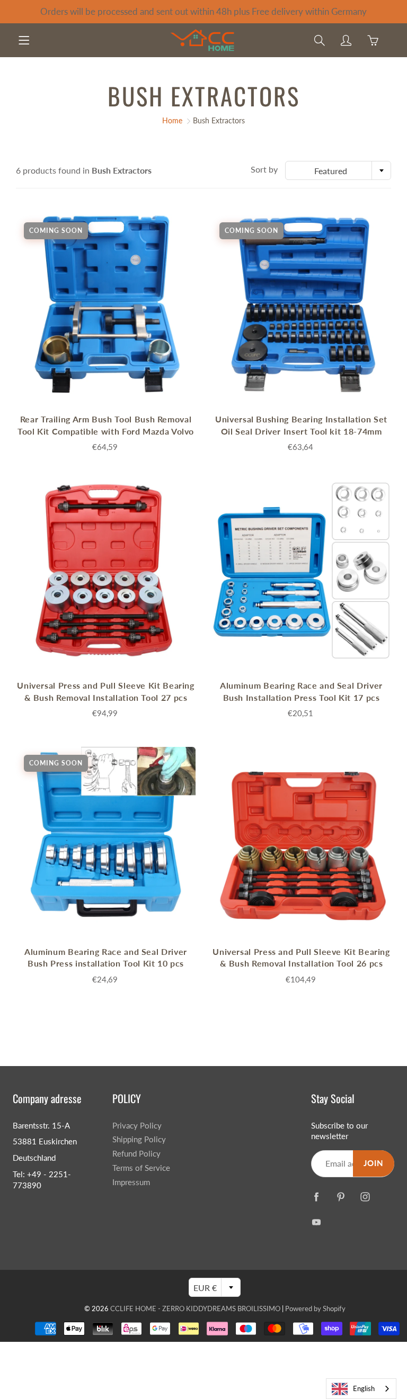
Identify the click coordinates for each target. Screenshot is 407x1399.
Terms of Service (141, 1167)
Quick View (106, 304)
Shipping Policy (139, 1139)
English (364, 1388)
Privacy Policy (137, 1125)
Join (374, 1163)
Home (172, 120)
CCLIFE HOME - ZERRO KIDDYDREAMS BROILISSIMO (195, 1308)
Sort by (264, 169)
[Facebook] (316, 1197)
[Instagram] (365, 1197)
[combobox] (338, 170)
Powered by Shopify (315, 1308)
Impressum (131, 1182)
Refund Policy (136, 1153)
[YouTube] (316, 1222)
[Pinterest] (341, 1197)
